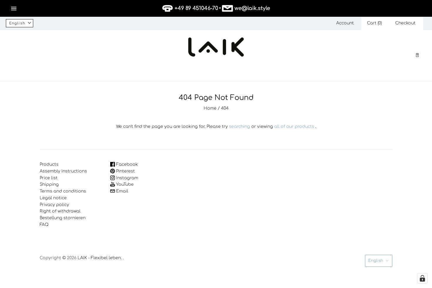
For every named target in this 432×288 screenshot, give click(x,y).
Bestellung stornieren (63, 218)
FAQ (44, 224)
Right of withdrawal (60, 211)
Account (345, 23)
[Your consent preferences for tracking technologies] (422, 278)
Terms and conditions (63, 191)
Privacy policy (54, 204)
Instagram (126, 178)
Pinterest (125, 171)
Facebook (126, 164)
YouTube (124, 184)
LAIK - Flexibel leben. (100, 258)
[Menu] (13, 8)
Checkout (405, 23)
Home (210, 108)
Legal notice (53, 198)
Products (49, 164)
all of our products (294, 126)
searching (239, 126)
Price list (49, 178)
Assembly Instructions (63, 171)
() (374, 23)
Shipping (49, 184)
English (375, 261)
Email (121, 191)
